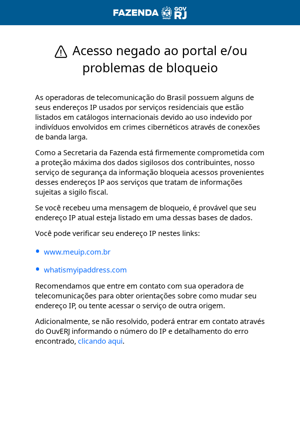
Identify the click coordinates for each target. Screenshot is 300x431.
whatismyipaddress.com (85, 270)
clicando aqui (100, 341)
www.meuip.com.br (77, 252)
